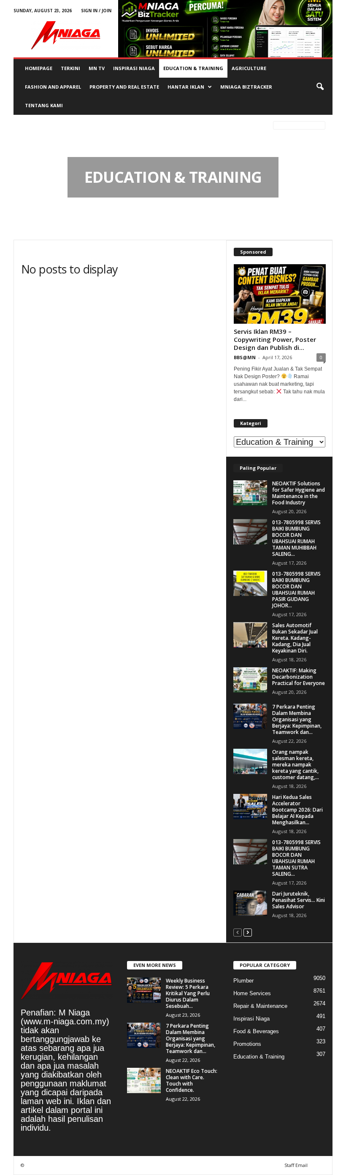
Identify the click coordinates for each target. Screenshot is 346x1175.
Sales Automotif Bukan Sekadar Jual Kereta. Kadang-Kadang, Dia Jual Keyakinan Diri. (295, 638)
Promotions (247, 1044)
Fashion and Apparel (53, 87)
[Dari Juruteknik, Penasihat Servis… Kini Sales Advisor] (250, 903)
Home (26, 127)
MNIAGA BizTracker (246, 87)
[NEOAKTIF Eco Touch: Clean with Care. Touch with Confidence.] (144, 1080)
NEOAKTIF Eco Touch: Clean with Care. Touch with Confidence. (191, 1080)
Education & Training (193, 68)
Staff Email (132, 11)
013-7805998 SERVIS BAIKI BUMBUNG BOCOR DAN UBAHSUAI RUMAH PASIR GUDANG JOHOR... (296, 589)
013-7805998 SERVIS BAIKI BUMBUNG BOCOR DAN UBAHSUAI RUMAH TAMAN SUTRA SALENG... (296, 858)
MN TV (97, 68)
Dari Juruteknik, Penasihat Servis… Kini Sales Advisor (298, 900)
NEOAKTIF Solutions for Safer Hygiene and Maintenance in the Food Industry (298, 493)
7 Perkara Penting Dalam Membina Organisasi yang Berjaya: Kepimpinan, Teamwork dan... (297, 719)
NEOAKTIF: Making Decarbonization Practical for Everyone (298, 677)
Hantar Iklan (186, 87)
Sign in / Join (96, 11)
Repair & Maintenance (260, 1006)
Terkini (70, 68)
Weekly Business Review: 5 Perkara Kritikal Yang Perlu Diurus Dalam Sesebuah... (188, 993)
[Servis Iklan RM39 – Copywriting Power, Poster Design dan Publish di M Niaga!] (280, 294)
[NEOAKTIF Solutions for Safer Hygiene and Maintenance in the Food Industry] (250, 493)
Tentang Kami (44, 105)
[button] (320, 87)
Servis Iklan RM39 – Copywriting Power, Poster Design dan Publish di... (275, 339)
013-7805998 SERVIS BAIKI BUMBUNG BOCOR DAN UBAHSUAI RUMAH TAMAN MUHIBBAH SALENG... (296, 538)
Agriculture (249, 68)
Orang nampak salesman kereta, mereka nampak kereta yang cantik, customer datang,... (295, 764)
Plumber (243, 980)
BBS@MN (245, 357)
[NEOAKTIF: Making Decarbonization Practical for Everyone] (250, 680)
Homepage (38, 68)
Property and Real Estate (124, 87)
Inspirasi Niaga (134, 68)
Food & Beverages (256, 1031)
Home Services (252, 993)
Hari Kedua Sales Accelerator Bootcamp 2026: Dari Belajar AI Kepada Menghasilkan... (297, 809)
